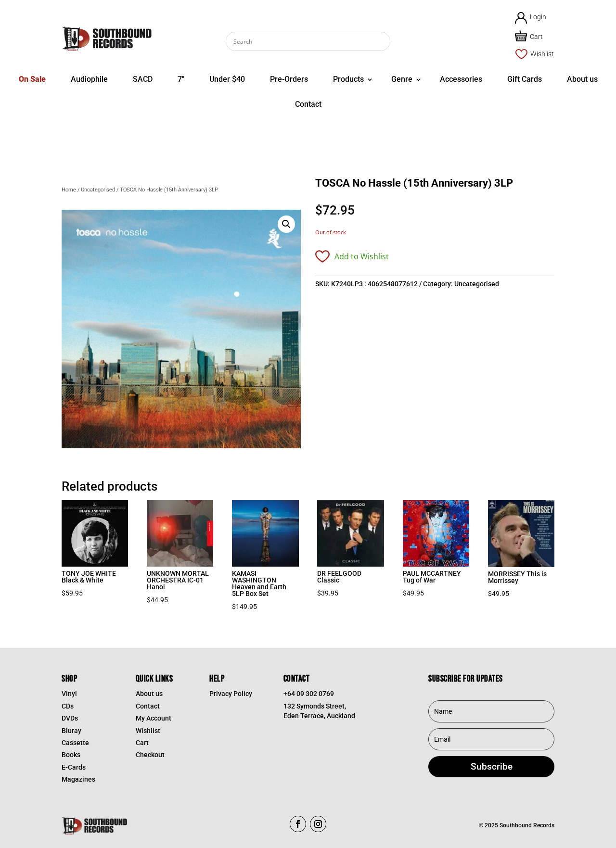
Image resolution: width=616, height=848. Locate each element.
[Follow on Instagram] (318, 824)
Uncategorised (98, 190)
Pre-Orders (289, 79)
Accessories (461, 79)
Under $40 (227, 79)
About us (582, 79)
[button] (286, 224)
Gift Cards (524, 79)
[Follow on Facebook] (298, 824)
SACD (143, 79)
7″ (181, 79)
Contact (308, 104)
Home (69, 190)
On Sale (32, 79)
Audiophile (89, 79)
